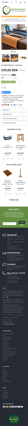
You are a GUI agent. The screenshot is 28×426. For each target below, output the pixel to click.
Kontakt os (5, 342)
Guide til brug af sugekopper (9, 353)
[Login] (20, 2)
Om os (4, 335)
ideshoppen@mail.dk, (11, 247)
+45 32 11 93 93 (8, 322)
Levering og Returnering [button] (10, 118)
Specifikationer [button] (7, 114)
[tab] (14, 110)
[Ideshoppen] (14, 10)
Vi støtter (5, 358)
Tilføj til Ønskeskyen (7, 92)
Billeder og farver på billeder (9, 348)
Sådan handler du (7, 347)
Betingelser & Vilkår (7, 338)
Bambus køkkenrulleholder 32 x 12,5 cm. (20, 182)
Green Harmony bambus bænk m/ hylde (20, 147)
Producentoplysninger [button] (9, 123)
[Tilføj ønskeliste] (19, 82)
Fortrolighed (5, 345)
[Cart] (25, 2)
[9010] (4, 158)
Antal (2, 78)
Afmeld (22, 225)
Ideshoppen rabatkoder (8, 355)
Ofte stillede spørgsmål (12, 282)
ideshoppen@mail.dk (9, 324)
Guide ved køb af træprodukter (10, 352)
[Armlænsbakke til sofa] (14, 37)
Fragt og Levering (7, 337)
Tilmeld (22, 222)
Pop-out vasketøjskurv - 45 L (8, 147)
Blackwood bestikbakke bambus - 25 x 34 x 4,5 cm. (7, 183)
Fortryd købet (6, 343)
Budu (5, 87)
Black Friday (5, 356)
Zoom (14, 52)
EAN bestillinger (6, 350)
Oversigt (5, 360)
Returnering (5, 340)
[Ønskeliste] (16, 2)
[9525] (16, 194)
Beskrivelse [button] (6, 110)
